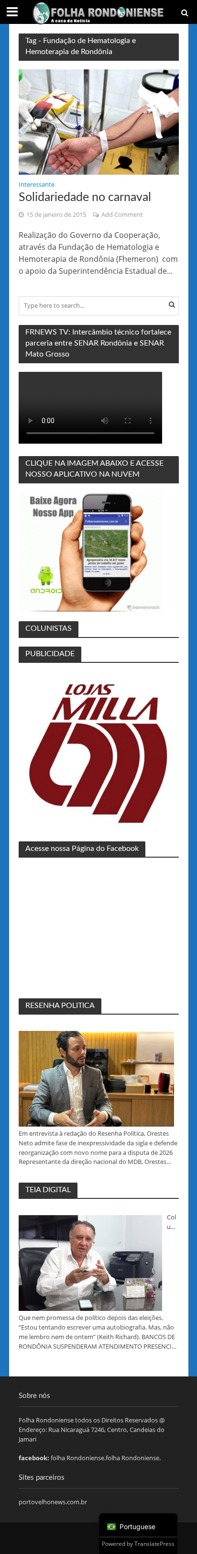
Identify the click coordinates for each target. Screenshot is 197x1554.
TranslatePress (154, 1544)
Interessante (37, 185)
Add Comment (122, 215)
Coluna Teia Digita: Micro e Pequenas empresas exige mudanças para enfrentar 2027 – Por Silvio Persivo (172, 1222)
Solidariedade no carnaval (85, 197)
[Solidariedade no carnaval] (99, 121)
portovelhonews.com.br (53, 1502)
